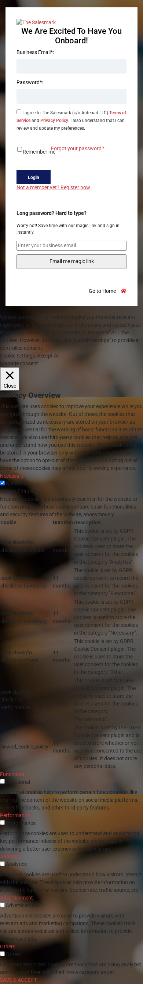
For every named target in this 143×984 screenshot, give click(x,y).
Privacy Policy (54, 120)
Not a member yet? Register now (53, 187)
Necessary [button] (12, 476)
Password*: (29, 82)
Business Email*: (35, 52)
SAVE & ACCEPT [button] (18, 980)
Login (33, 177)
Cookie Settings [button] (17, 356)
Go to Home (103, 291)
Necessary (18, 483)
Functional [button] (12, 774)
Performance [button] (15, 815)
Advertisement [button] (16, 898)
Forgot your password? (77, 148)
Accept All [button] (48, 356)
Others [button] (7, 946)
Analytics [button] (10, 856)
